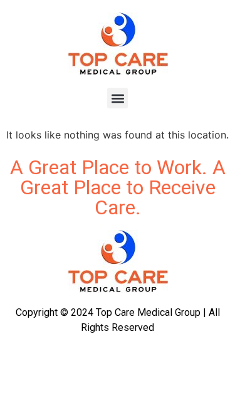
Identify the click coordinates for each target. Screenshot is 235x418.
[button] (117, 98)
